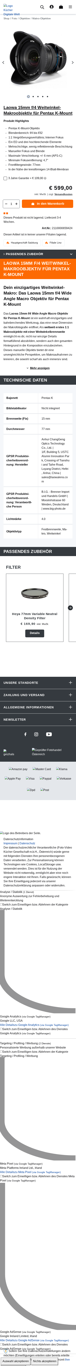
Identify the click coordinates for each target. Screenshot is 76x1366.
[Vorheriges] (3, 62)
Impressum (10, 843)
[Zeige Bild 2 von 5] (33, 97)
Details (35, 633)
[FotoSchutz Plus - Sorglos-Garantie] (45, 178)
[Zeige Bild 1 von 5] (28, 97)
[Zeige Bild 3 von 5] (38, 97)
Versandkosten (63, 194)
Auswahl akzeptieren (15, 1361)
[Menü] (69, 7)
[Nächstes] (73, 62)
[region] (38, 63)
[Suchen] (42, 7)
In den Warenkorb (50, 203)
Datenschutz (27, 843)
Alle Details (34, 1025)
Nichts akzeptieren (44, 1361)
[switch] (38, 907)
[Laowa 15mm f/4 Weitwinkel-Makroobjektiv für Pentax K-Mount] (38, 59)
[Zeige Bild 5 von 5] (47, 97)
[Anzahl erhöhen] (16, 204)
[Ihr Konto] (51, 7)
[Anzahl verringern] (6, 204)
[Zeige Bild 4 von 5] (43, 97)
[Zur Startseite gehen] (12, 9)
